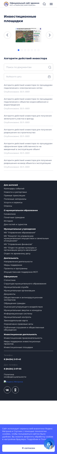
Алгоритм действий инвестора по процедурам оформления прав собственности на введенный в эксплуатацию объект (28, 146)
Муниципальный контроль (17, 317)
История (8, 221)
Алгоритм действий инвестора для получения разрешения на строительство (28, 131)
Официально (10, 276)
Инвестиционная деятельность (20, 334)
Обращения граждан (14, 303)
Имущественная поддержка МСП (21, 272)
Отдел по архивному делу (17, 253)
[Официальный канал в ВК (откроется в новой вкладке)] (7, 389)
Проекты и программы (15, 268)
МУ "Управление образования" (20, 232)
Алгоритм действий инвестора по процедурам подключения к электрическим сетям (28, 86)
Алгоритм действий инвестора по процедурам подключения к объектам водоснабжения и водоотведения (28, 102)
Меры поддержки (13, 265)
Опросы (8, 206)
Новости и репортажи (15, 192)
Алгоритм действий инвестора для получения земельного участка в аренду (28, 117)
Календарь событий (14, 188)
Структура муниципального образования (25, 283)
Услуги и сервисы (13, 202)
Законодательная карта (16, 320)
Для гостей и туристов (15, 224)
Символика (9, 214)
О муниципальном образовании (21, 210)
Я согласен (28, 448)
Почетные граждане (14, 217)
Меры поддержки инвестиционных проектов (22, 342)
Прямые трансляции (14, 195)
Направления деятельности (18, 261)
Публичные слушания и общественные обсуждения (24, 328)
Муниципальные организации (19, 290)
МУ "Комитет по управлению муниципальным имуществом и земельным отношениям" (26, 238)
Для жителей (11, 185)
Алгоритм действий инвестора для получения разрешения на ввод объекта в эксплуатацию (28, 161)
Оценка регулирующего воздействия (23, 307)
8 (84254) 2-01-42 (12, 359)
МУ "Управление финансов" (18, 244)
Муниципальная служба (16, 287)
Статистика (9, 280)
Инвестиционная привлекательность (23, 338)
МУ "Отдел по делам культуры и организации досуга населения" (20, 248)
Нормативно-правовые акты (18, 324)
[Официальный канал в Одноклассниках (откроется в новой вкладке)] (15, 389)
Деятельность (11, 258)
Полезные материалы (15, 199)
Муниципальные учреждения (20, 229)
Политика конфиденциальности (15, 375)
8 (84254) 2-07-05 (12, 369)
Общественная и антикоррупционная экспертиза (23, 298)
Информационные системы (18, 313)
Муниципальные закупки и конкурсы (23, 310)
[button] (7, 35)
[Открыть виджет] (49, 443)
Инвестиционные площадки (18, 347)
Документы (9, 294)
